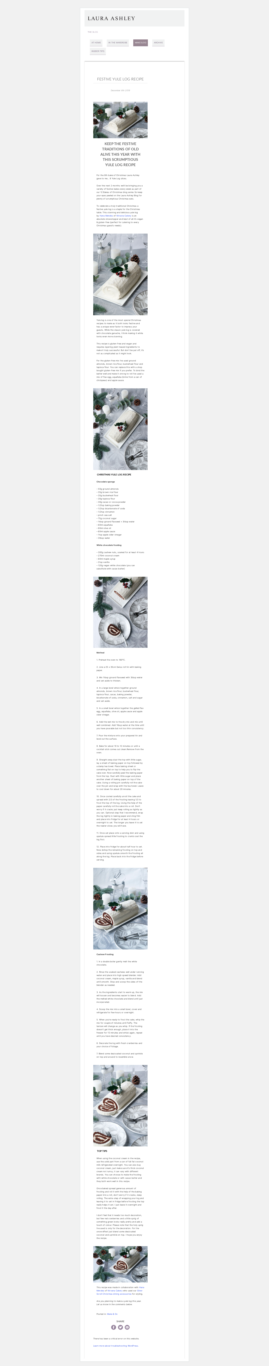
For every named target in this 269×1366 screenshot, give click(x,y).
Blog (93, 32)
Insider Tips (98, 51)
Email (127, 1327)
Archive (158, 42)
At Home (96, 42)
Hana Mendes (106, 216)
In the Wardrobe (118, 42)
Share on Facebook (113, 1327)
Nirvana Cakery (123, 216)
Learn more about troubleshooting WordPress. (116, 1346)
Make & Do (140, 42)
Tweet (120, 1327)
